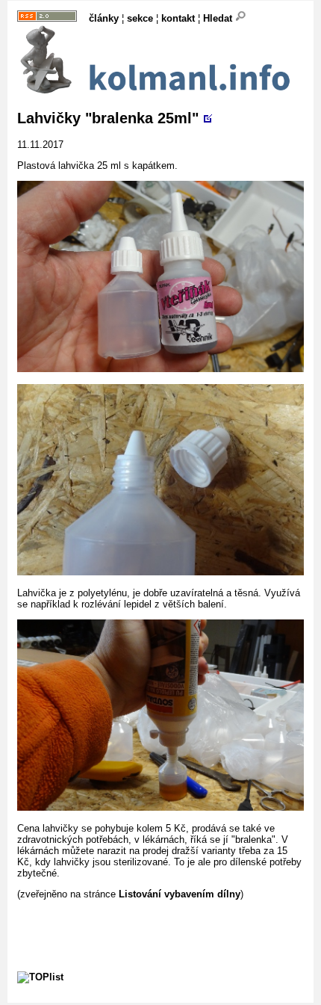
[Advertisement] (169, 918)
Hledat (219, 18)
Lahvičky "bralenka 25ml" (110, 118)
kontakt (178, 18)
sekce (140, 18)
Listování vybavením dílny (179, 894)
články (104, 18)
